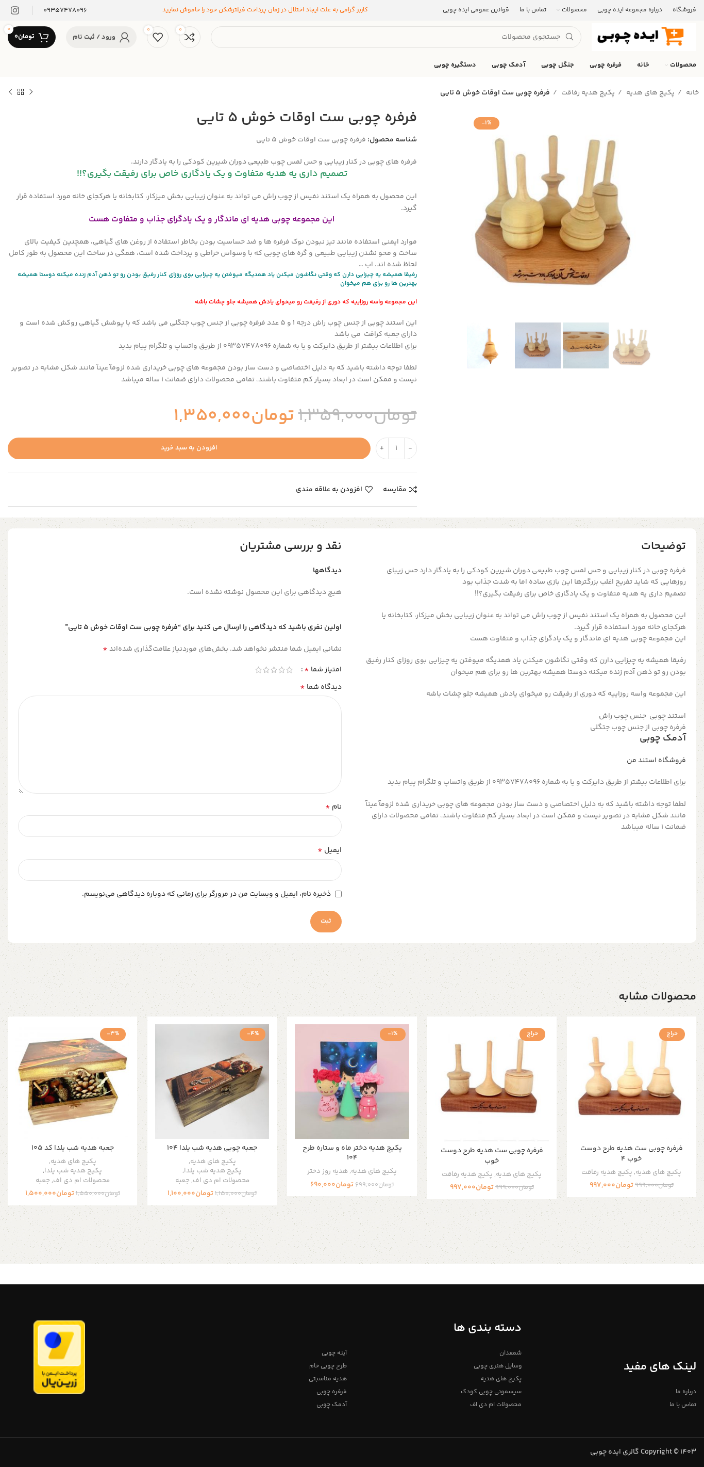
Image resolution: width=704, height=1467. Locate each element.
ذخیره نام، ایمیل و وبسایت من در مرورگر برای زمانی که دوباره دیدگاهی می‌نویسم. (206, 894)
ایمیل (329, 850)
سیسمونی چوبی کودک (491, 1392)
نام (333, 807)
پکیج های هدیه (650, 93)
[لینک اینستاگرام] (15, 10)
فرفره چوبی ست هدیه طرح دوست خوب (492, 1156)
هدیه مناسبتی (328, 1379)
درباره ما (686, 1392)
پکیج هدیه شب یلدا (213, 1171)
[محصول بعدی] (10, 92)
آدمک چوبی (663, 738)
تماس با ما (682, 1405)
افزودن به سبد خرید (189, 448)
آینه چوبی (334, 1353)
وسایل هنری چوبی (498, 1366)
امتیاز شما (323, 670)
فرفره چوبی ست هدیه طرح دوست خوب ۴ (631, 1154)
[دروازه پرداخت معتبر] (59, 1357)
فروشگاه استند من (656, 760)
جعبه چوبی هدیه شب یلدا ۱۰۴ (212, 1148)
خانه (691, 93)
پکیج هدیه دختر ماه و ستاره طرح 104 (352, 1153)
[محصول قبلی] (31, 92)
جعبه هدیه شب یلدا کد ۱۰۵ (72, 1148)
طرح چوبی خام (328, 1366)
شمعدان (510, 1353)
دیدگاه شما (321, 687)
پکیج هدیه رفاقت (587, 93)
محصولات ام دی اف (221, 1181)
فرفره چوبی (331, 1392)
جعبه (182, 1181)
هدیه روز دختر (327, 1171)
